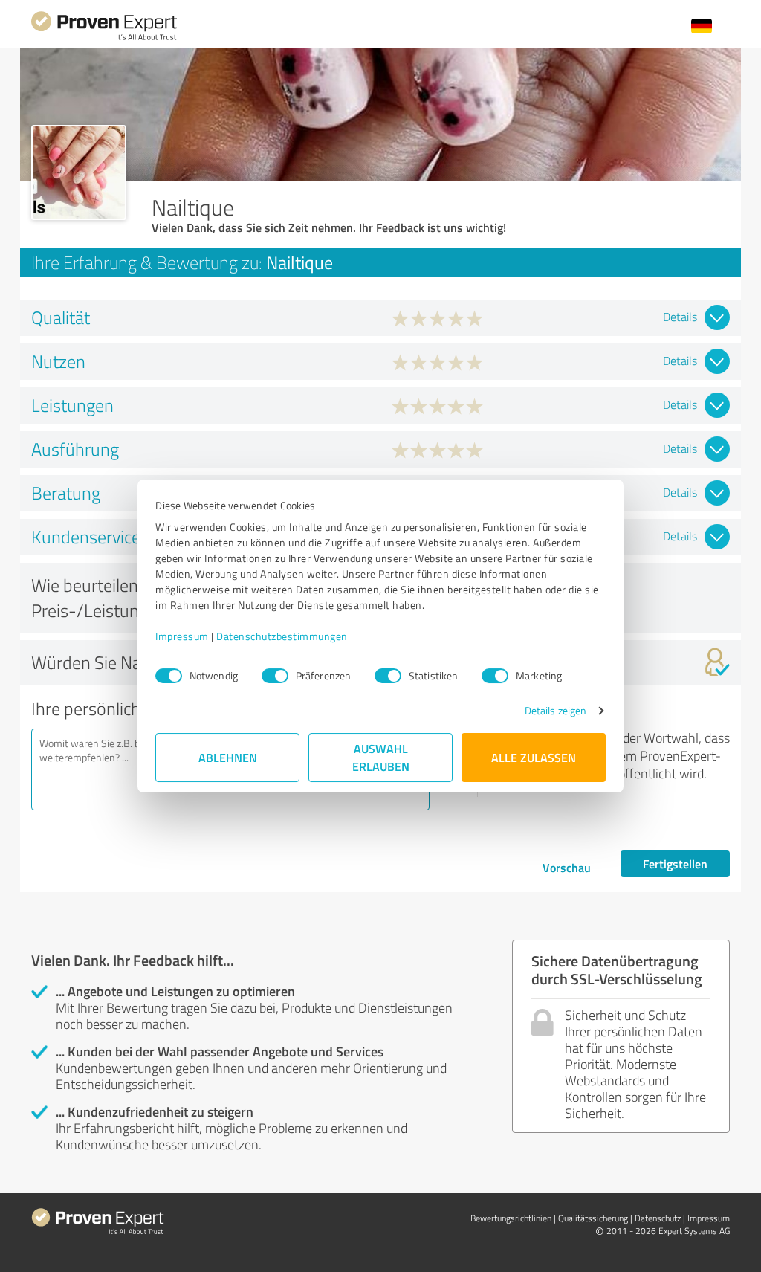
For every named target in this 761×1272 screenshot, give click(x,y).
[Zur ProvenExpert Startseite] (104, 38)
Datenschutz (658, 1218)
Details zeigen (555, 710)
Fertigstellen (675, 863)
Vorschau (567, 867)
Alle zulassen (533, 757)
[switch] (275, 675)
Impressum (182, 636)
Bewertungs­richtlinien (510, 1218)
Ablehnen (227, 757)
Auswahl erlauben (380, 757)
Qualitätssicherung (593, 1218)
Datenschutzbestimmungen (282, 636)
